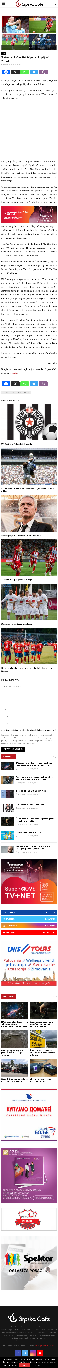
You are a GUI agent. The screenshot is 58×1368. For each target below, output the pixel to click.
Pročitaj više (36, 1365)
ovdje (14, 373)
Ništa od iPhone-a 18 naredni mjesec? (33, 791)
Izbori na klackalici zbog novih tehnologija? (41, 1080)
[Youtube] (40, 1353)
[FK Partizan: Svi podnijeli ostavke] (7, 808)
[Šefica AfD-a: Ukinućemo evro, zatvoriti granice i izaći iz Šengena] (43, 1039)
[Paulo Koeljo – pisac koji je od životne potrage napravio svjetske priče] (7, 849)
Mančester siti (23, 392)
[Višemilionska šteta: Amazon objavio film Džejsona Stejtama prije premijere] (7, 780)
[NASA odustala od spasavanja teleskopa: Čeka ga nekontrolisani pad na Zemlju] (7, 766)
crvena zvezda (8, 392)
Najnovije (8, 756)
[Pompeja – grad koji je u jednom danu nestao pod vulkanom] (14, 1039)
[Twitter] (25, 1353)
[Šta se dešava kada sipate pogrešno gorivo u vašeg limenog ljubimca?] (7, 821)
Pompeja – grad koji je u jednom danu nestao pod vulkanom (12, 1052)
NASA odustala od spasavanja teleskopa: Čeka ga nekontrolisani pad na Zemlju (14, 1024)
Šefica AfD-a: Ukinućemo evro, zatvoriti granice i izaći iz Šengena (42, 1052)
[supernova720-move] (29, 222)
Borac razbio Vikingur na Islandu (16, 623)
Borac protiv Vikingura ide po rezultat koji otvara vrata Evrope (26, 669)
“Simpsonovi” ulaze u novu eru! (29, 832)
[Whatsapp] (24, 72)
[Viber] (43, 72)
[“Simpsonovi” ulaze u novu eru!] (7, 835)
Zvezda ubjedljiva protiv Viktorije (16, 579)
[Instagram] (33, 1353)
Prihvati (24, 1365)
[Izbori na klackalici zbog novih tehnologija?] (43, 1068)
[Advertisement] (29, 130)
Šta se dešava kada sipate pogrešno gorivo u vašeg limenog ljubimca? (41, 1024)
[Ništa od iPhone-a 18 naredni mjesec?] (7, 794)
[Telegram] (34, 72)
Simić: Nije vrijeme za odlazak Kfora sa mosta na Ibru (14, 1080)
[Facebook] (6, 72)
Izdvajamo (8, 996)
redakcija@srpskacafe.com (45, 1345)
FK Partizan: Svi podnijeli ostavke (16, 444)
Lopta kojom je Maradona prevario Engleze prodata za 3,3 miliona (28, 490)
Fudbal (4, 53)
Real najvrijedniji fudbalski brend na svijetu (21, 535)
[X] (15, 72)
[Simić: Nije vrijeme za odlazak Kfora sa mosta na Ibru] (14, 1068)
